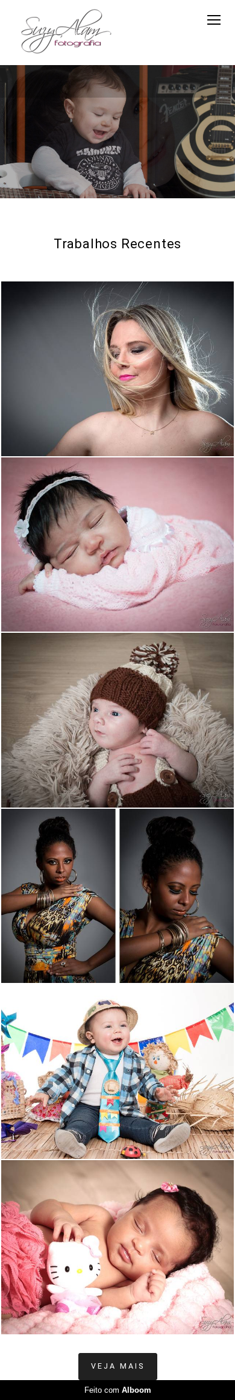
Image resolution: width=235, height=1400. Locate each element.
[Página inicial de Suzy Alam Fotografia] (66, 32)
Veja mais (118, 1365)
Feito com (117, 1390)
